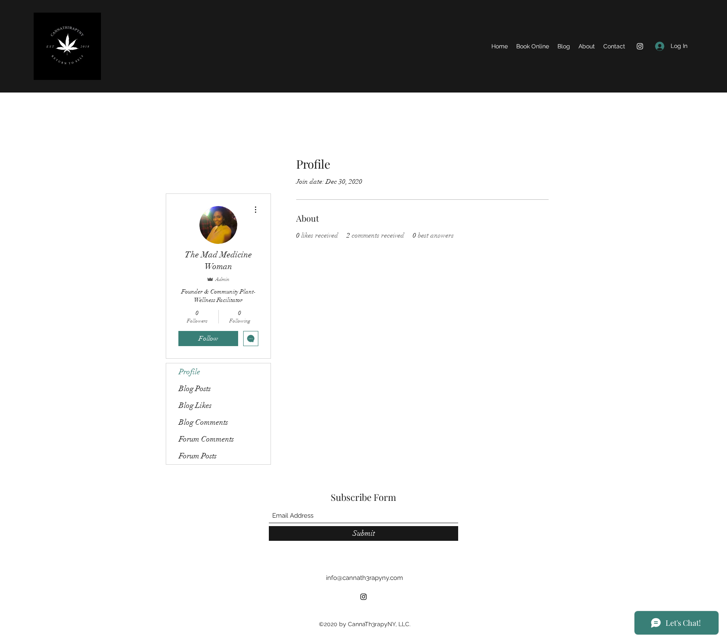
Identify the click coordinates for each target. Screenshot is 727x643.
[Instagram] (640, 46)
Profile (189, 371)
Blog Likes (195, 405)
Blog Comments (203, 422)
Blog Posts (195, 388)
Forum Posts (198, 455)
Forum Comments (206, 439)
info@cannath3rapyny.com (364, 578)
